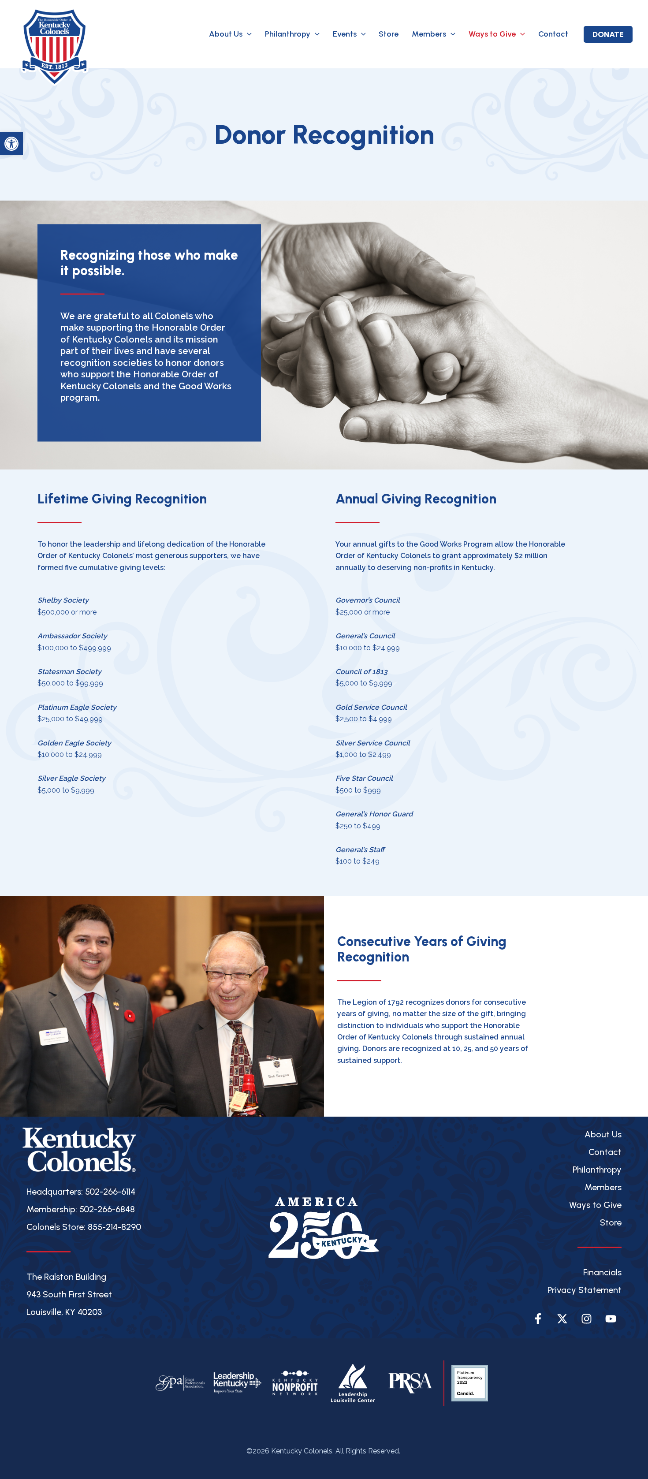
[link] (11, 143)
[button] (247, 34)
